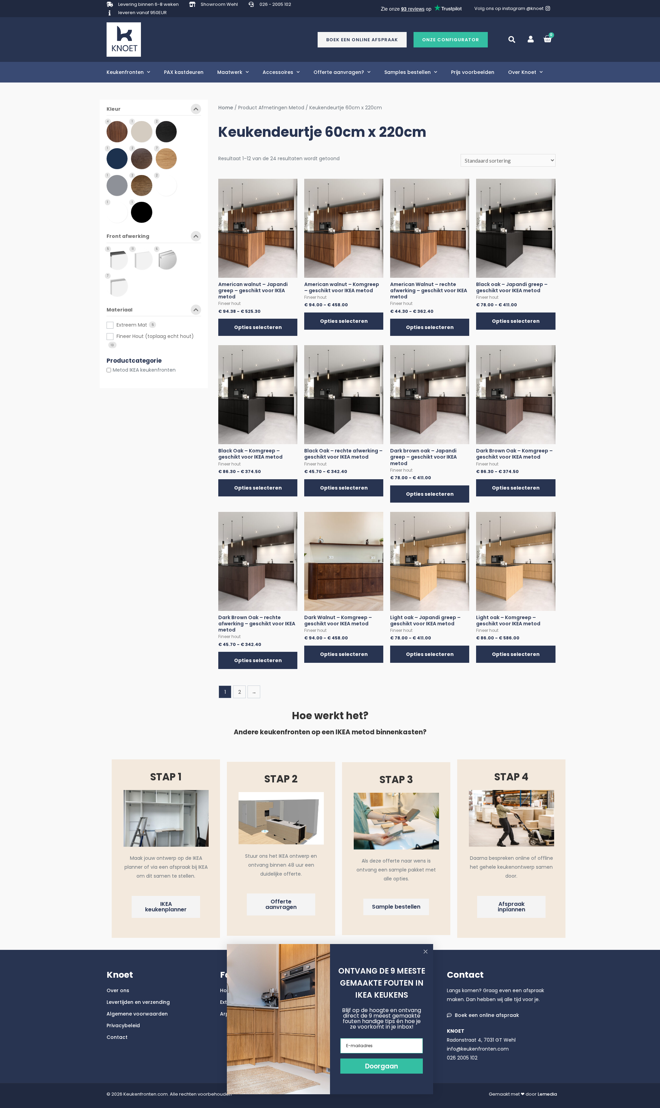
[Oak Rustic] (168, 185)
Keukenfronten (125, 72)
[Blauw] (119, 158)
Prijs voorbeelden (472, 72)
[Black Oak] (168, 131)
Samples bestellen (407, 72)
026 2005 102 (462, 1057)
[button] (451, 39)
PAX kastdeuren (184, 72)
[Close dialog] (425, 951)
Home (225, 107)
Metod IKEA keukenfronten (144, 369)
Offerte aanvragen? (339, 72)
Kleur (114, 109)
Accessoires (278, 72)
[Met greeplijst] (119, 259)
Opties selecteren (258, 327)
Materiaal (119, 310)
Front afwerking (128, 237)
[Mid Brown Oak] (143, 185)
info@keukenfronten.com (478, 1048)
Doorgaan (381, 1066)
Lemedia (547, 1094)
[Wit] (119, 212)
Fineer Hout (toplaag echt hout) (155, 336)
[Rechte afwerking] (143, 259)
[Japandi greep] (168, 259)
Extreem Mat (132, 324)
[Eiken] (168, 158)
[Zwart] (143, 212)
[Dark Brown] (143, 158)
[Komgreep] (119, 285)
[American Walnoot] (119, 131)
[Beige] (143, 131)
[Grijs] (119, 185)
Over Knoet (522, 72)
